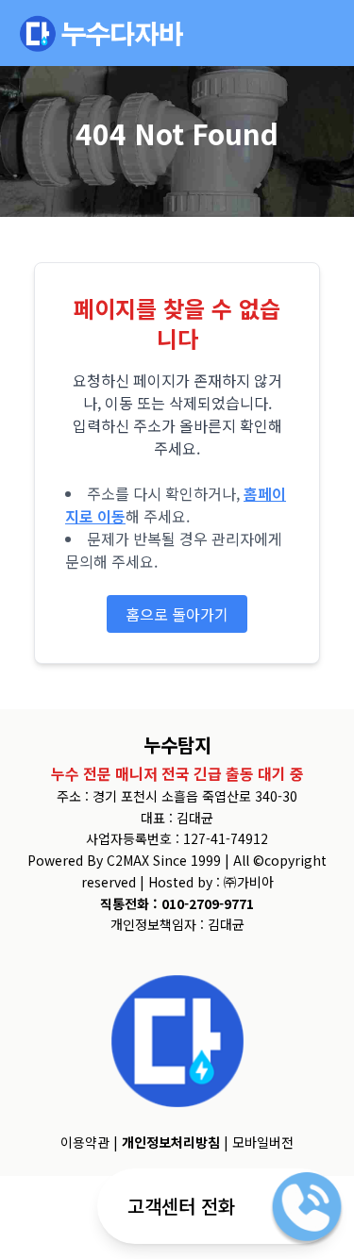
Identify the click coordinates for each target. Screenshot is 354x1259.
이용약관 (85, 1142)
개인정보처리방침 (171, 1142)
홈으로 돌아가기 (177, 614)
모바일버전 (263, 1142)
